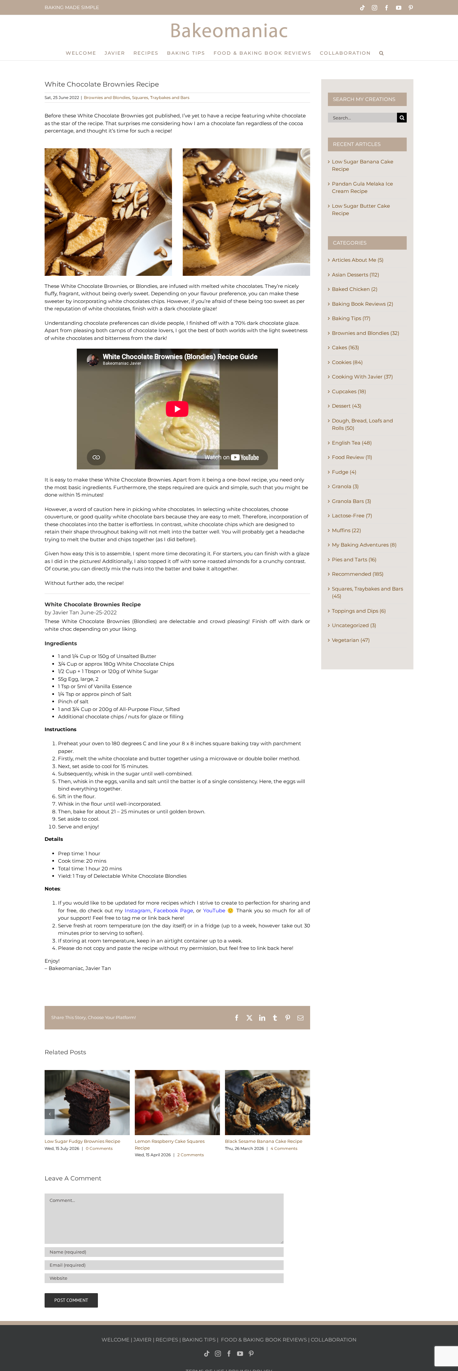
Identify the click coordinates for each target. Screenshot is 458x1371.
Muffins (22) (346, 530)
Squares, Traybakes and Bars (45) (367, 593)
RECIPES (167, 1339)
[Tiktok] (207, 1353)
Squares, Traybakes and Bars (160, 97)
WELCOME (115, 1339)
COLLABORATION (333, 1339)
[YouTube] (240, 1353)
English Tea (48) (352, 443)
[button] (381, 52)
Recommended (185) (358, 574)
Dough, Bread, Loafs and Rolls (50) (362, 424)
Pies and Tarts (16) (354, 559)
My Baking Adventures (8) (364, 545)
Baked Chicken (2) (355, 289)
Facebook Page (173, 910)
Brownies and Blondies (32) (365, 333)
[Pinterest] (251, 1353)
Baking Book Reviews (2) (362, 304)
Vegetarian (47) (351, 640)
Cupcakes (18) (349, 391)
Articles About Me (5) (358, 260)
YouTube (214, 910)
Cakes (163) (345, 347)
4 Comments (284, 1148)
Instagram (138, 910)
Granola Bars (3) (351, 501)
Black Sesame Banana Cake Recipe (263, 1141)
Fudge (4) (344, 472)
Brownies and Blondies (107, 97)
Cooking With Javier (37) (362, 376)
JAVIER (142, 1339)
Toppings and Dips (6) (359, 611)
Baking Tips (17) (351, 318)
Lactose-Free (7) (352, 515)
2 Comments (190, 1154)
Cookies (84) (347, 362)
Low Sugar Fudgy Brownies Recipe (82, 1141)
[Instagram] (218, 1353)
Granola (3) (345, 486)
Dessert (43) (346, 406)
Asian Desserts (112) (355, 274)
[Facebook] (229, 1353)
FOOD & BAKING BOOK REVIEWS (264, 1339)
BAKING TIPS (199, 1339)
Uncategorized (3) (354, 625)
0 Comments (99, 1148)
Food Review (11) (352, 457)
